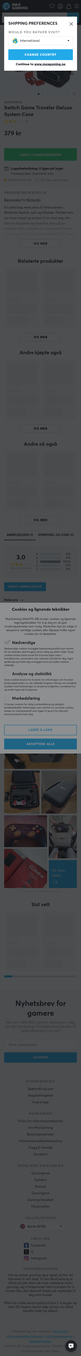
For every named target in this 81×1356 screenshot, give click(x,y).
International (30, 40)
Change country (40, 54)
